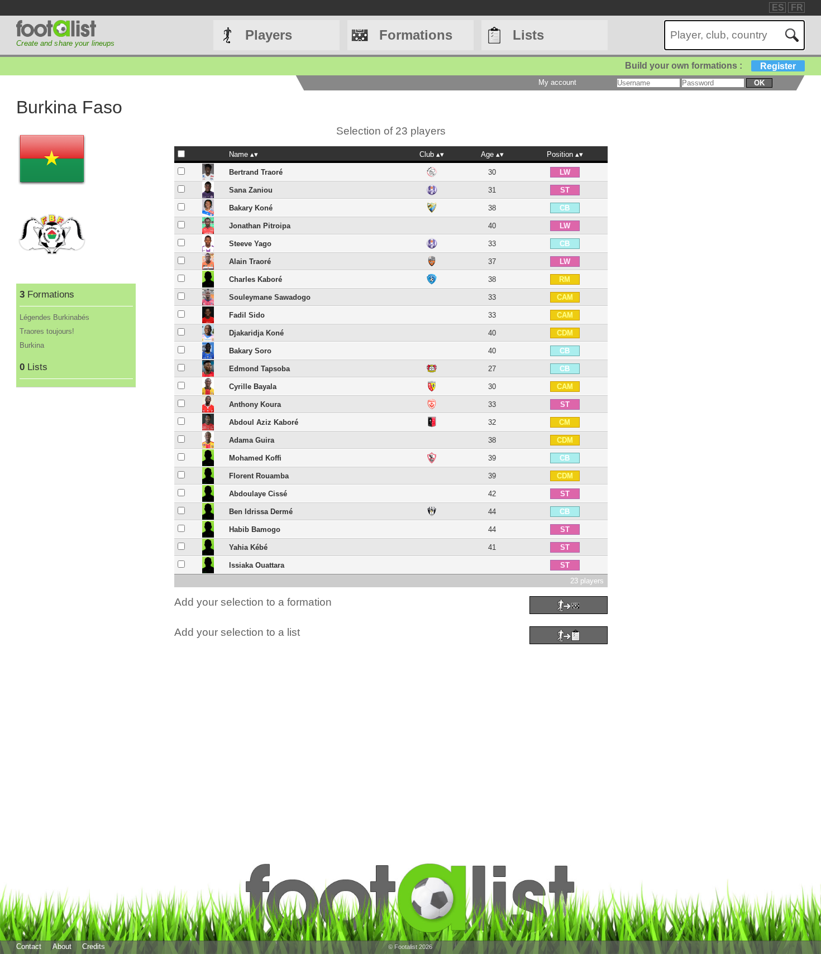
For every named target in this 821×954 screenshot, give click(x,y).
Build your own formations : (710, 65)
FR (797, 7)
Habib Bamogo (254, 529)
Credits (93, 946)
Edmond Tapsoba (259, 369)
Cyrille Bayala (252, 386)
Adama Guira (251, 440)
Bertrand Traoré (256, 172)
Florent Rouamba (259, 476)
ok (759, 83)
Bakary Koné (251, 208)
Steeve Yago (250, 243)
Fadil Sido (247, 315)
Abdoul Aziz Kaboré (263, 422)
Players (268, 34)
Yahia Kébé (248, 547)
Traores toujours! (47, 331)
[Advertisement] (351, 726)
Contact (28, 946)
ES (778, 7)
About (61, 946)
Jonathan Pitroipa (259, 226)
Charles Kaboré (255, 279)
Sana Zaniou (251, 190)
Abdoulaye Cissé (258, 494)
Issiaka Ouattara (256, 565)
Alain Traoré (250, 261)
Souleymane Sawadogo (270, 297)
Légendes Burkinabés (54, 317)
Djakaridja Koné (256, 333)
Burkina (32, 345)
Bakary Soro (250, 351)
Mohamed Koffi (255, 458)
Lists (528, 34)
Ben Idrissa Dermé (261, 511)
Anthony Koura (255, 404)
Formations (415, 34)
